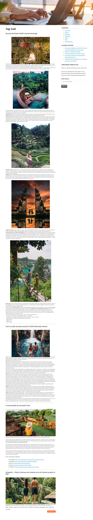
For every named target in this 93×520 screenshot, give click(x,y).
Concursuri (67, 30)
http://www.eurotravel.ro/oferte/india (21, 465)
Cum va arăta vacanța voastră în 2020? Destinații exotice (26, 326)
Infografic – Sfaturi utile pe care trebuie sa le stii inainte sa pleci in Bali (30, 473)
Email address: (65, 79)
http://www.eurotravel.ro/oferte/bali (21, 463)
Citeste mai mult (52, 512)
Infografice (68, 36)
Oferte (66, 38)
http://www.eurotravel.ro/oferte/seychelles (26, 461)
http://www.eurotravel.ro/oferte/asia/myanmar (27, 467)
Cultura (67, 32)
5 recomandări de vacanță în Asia (18, 405)
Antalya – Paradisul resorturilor (73, 51)
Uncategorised (68, 41)
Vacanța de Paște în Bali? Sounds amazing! (21, 33)
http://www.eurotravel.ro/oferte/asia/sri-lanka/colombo (29, 459)
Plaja (66, 40)
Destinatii (67, 34)
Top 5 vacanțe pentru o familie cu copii (74, 53)
